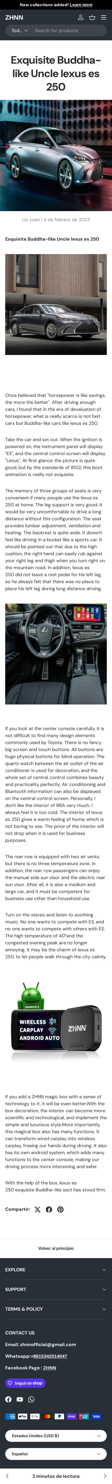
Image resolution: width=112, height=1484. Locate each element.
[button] (92, 17)
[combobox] (56, 30)
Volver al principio (56, 1248)
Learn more (81, 4)
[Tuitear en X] (37, 1209)
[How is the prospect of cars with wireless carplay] (7, 1476)
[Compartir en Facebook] (49, 1209)
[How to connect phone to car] (105, 1476)
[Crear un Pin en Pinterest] (60, 1209)
